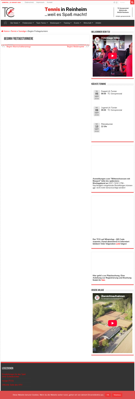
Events (76, 23)
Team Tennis (41, 23)
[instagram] (116, 2)
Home (6, 31)
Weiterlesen (117, 395)
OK (108, 395)
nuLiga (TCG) (8, 381)
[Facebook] (114, 2)
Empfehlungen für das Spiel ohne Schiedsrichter (14, 375)
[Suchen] (132, 2)
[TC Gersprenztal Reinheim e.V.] (67, 12)
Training (67, 23)
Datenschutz (29, 2)
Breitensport (54, 23)
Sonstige (22, 31)
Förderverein (27, 23)
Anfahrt (98, 23)
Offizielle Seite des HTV (12, 385)
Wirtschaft (87, 23)
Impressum (40, 2)
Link (118, 244)
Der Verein (14, 23)
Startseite (5, 22)
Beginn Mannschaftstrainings (19, 46)
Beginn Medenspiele (75, 46)
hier (103, 280)
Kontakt (49, 2)
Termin (14, 31)
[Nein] (131, 395)
